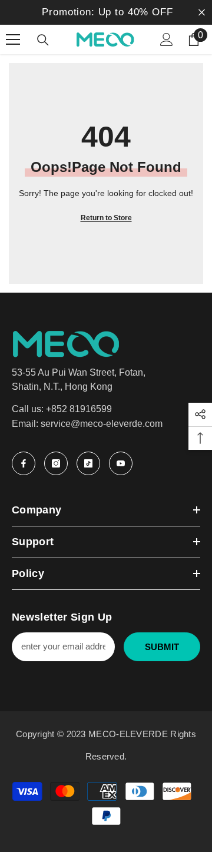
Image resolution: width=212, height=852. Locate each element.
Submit (162, 647)
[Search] (43, 40)
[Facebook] (23, 463)
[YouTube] (120, 463)
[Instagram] (56, 463)
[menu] (13, 39)
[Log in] (166, 39)
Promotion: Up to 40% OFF (107, 12)
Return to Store (106, 218)
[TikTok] (88, 463)
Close (201, 12)
